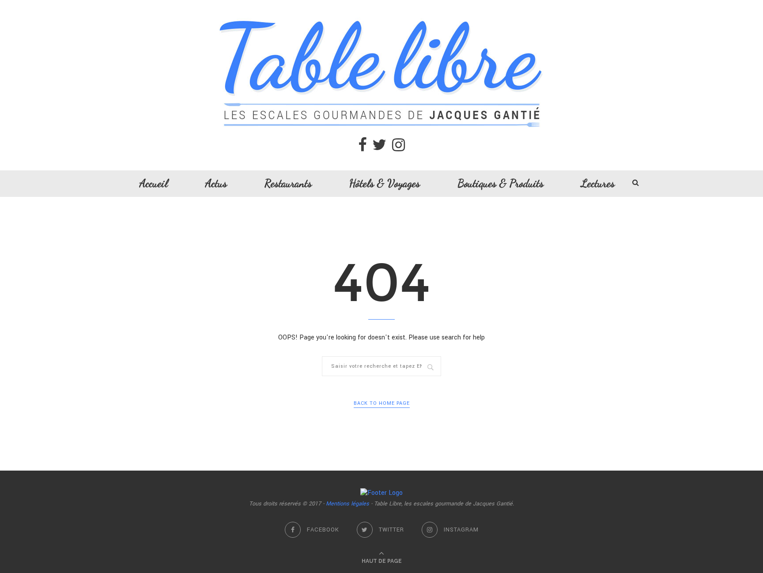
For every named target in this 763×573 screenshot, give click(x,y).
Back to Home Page (382, 403)
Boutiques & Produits (500, 183)
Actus (216, 183)
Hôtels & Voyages (384, 183)
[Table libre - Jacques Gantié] (381, 4)
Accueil (154, 183)
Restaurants (288, 183)
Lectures (598, 183)
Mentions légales (347, 504)
